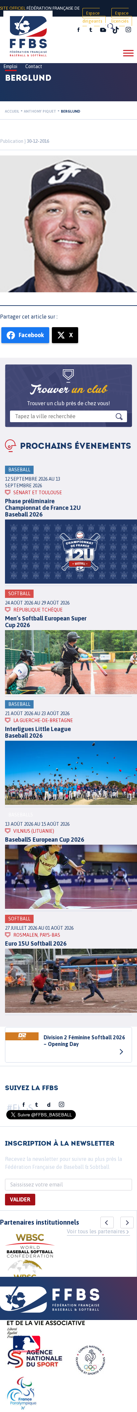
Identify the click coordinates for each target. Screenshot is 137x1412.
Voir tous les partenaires (96, 1231)
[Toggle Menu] (128, 53)
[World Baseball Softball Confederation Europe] (25, 1276)
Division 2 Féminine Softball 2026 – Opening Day (84, 1040)
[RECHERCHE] (110, 27)
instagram (128, 30)
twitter (90, 30)
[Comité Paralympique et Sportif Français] (21, 1394)
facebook (78, 30)
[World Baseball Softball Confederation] (30, 1247)
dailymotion (49, 1104)
